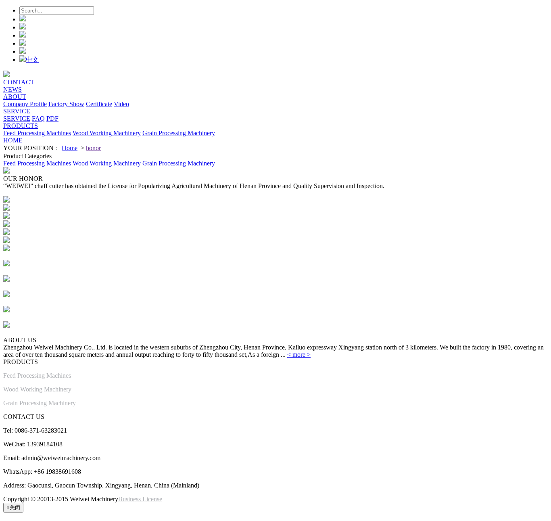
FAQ (38, 118)
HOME (13, 140)
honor (93, 147)
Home (69, 147)
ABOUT (14, 96)
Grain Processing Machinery (178, 133)
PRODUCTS (20, 125)
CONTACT (18, 82)
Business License (140, 499)
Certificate (99, 103)
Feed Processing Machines (37, 133)
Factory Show (66, 103)
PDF (52, 118)
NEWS (12, 89)
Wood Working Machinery (107, 133)
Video (121, 103)
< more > (299, 354)
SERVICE (16, 111)
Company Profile (25, 103)
